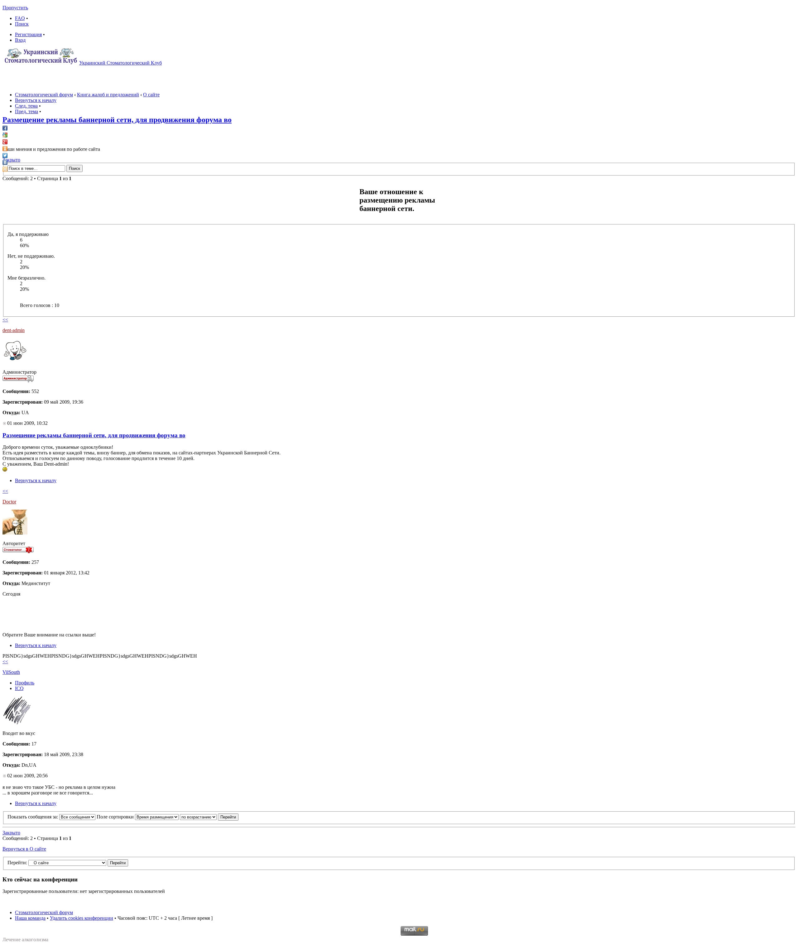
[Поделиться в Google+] (4, 141)
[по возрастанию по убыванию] (209, 816)
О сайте (151, 94)
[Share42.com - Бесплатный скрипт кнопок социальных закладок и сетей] (4, 169)
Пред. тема (26, 111)
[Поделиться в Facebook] (4, 128)
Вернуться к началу (35, 100)
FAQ (20, 18)
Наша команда (30, 918)
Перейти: (17, 862)
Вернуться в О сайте (24, 848)
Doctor (9, 501)
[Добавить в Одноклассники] (4, 148)
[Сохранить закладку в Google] (4, 134)
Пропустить (15, 7)
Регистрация (28, 34)
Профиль (24, 682)
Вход (20, 40)
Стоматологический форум (44, 94)
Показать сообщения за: (33, 816)
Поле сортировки (116, 816)
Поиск (22, 23)
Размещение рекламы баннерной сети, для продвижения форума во (117, 120)
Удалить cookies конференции (81, 918)
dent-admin (13, 330)
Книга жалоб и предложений (108, 94)
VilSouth (11, 672)
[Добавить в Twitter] (4, 155)
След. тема (26, 105)
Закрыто (11, 159)
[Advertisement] (115, 617)
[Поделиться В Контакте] (4, 162)
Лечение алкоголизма (25, 939)
